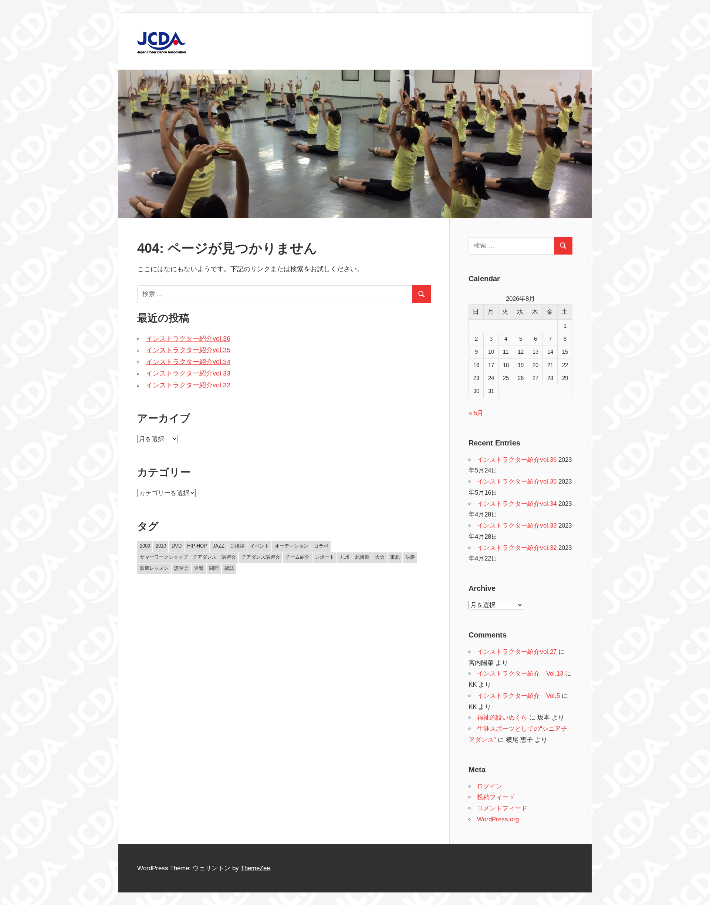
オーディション (291, 546)
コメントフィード (502, 808)
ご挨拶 (237, 546)
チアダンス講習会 (260, 557)
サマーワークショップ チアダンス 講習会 (188, 557)
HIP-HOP (197, 546)
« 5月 (476, 413)
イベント (259, 546)
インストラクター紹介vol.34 (188, 362)
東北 (395, 557)
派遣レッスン (154, 568)
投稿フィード (496, 797)
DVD (177, 546)
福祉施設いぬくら (502, 717)
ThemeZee (255, 868)
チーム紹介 (297, 557)
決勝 (410, 557)
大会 (380, 557)
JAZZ (218, 546)
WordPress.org (498, 819)
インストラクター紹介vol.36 (188, 338)
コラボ (321, 546)
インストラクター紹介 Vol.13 (520, 673)
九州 (344, 557)
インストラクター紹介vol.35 (188, 350)
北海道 (362, 557)
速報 (199, 568)
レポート (324, 557)
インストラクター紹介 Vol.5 (518, 695)
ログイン (489, 786)
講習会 (181, 568)
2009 (145, 546)
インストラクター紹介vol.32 (188, 385)
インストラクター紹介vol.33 (188, 373)
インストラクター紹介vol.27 (517, 651)
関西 (214, 568)
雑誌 (229, 568)
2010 (161, 546)
